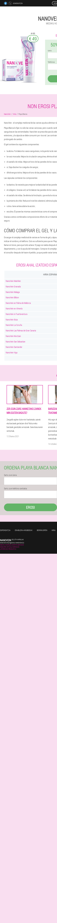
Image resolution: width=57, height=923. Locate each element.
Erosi (30, 507)
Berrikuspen (42, 530)
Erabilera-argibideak (23, 530)
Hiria (54, 530)
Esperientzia (5, 530)
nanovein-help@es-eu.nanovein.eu (12, 543)
